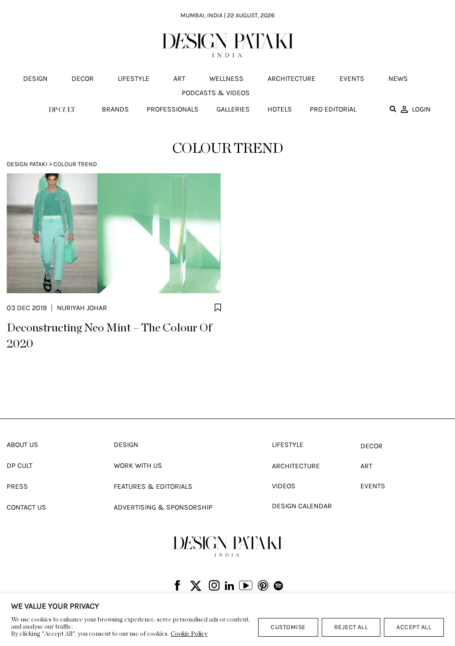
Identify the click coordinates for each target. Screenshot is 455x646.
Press (17, 486)
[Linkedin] (229, 586)
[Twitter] (196, 586)
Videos (283, 486)
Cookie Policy (189, 634)
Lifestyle (133, 78)
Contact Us (26, 507)
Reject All (351, 627)
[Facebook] (177, 586)
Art (179, 78)
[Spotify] (278, 586)
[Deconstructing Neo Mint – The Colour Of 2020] (114, 233)
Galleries (233, 109)
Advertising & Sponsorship (163, 507)
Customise (288, 627)
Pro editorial (333, 109)
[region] (227, 619)
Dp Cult (19, 465)
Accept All (413, 627)
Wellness (226, 78)
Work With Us (138, 465)
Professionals (173, 109)
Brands (115, 109)
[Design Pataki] (227, 546)
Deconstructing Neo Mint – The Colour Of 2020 (109, 336)
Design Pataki (27, 164)
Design (35, 78)
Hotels (279, 109)
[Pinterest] (263, 586)
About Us (22, 444)
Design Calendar (302, 506)
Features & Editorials (153, 486)
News (398, 78)
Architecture (291, 78)
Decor (83, 78)
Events (351, 78)
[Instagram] (214, 586)
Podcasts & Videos (216, 92)
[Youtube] (245, 586)
